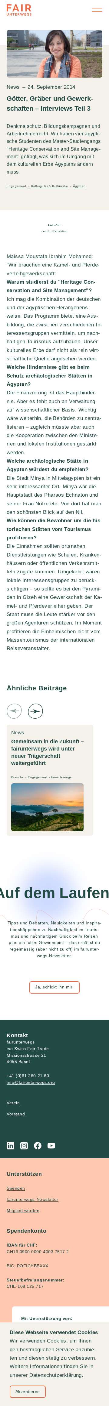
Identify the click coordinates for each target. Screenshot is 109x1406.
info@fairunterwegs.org (31, 1082)
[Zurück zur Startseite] (19, 10)
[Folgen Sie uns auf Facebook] (37, 1145)
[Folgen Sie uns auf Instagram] (24, 1145)
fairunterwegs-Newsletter (32, 1199)
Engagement (17, 186)
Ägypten (79, 186)
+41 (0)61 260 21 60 (28, 1075)
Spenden (16, 1188)
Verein (13, 1102)
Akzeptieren (27, 1391)
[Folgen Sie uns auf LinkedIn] (10, 1145)
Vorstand (16, 1114)
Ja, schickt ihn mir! (54, 987)
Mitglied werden (23, 1210)
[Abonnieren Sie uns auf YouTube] (51, 1145)
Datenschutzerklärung (55, 1375)
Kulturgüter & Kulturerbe (50, 186)
